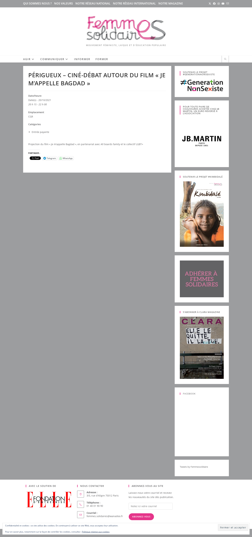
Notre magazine (170, 3)
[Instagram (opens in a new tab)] (219, 3)
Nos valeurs (63, 3)
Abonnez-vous (141, 516)
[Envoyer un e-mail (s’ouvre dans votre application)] (227, 3)
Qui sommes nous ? (37, 3)
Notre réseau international (134, 3)
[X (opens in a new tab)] (210, 3)
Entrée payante (40, 132)
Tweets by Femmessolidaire (194, 466)
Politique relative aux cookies (96, 531)
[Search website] (225, 59)
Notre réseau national (92, 3)
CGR (30, 116)
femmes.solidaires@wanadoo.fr (105, 516)
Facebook (189, 393)
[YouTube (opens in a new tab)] (223, 3)
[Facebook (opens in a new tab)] (214, 3)
